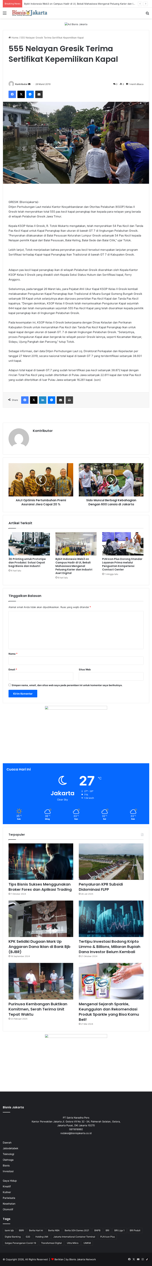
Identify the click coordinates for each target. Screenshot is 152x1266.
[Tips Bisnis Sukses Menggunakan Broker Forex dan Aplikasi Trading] (41, 861)
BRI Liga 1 (119, 1230)
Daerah (7, 1142)
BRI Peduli (135, 1230)
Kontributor (21, 84)
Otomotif (8, 1209)
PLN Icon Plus (107, 1236)
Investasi (8, 1171)
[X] (21, 94)
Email (13, 669)
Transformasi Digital (51, 1243)
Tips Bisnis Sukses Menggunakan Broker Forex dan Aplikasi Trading (40, 887)
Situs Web (85, 669)
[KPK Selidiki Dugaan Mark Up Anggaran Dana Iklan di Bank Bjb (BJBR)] (41, 919)
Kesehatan (9, 1203)
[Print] (69, 400)
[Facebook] (12, 94)
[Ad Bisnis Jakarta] (76, 24)
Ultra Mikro (72, 1243)
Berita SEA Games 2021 (77, 1230)
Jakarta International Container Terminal (74, 1236)
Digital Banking (13, 1236)
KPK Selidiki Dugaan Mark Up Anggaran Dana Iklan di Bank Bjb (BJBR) (39, 946)
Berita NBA (54, 1230)
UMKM (87, 1243)
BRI (107, 1230)
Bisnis (6, 1165)
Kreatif (7, 1186)
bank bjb (9, 1230)
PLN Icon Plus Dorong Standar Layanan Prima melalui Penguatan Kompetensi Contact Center (122, 564)
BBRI (21, 1230)
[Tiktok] (147, 1259)
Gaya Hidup (10, 1180)
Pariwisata (9, 1197)
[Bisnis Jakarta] (29, 13)
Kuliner (7, 1192)
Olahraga (8, 1159)
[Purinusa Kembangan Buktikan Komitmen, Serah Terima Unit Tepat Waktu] (41, 981)
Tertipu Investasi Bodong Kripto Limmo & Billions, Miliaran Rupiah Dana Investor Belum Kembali (109, 946)
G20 (28, 1236)
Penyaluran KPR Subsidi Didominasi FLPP (101, 887)
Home (14, 37)
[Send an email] (29, 84)
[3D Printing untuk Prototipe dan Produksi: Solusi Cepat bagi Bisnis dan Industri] (29, 543)
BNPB (97, 1230)
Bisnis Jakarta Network (82, 1259)
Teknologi (8, 1154)
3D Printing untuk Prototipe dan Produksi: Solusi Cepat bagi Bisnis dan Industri (27, 562)
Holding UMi (41, 1236)
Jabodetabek (10, 1148)
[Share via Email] (39, 94)
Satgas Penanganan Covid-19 (20, 1243)
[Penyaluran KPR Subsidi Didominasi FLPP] (111, 861)
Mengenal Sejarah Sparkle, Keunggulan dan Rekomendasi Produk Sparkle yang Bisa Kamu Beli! (109, 1011)
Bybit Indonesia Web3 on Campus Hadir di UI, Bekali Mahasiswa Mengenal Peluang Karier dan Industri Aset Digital (73, 566)
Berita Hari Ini (36, 1230)
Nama (13, 653)
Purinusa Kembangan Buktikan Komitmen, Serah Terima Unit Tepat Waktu (38, 1009)
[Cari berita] (147, 14)
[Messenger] (30, 94)
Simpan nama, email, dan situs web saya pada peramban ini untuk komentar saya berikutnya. (67, 685)
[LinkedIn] (42, 400)
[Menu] (4, 14)
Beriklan (59, 1259)
